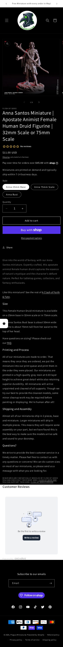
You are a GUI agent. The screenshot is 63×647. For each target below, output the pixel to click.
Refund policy (53, 635)
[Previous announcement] (6, 3)
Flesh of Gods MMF (48, 480)
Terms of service (32, 640)
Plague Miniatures (18, 634)
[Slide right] (39, 102)
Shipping (6, 157)
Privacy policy (16, 640)
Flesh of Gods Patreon (42, 482)
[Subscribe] (50, 583)
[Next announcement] (56, 3)
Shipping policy (49, 640)
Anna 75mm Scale (44, 186)
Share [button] (9, 247)
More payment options (31, 238)
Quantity (7, 202)
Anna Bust (12, 194)
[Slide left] (24, 102)
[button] (6, 20)
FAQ (9, 342)
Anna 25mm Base (16, 186)
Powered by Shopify (35, 634)
